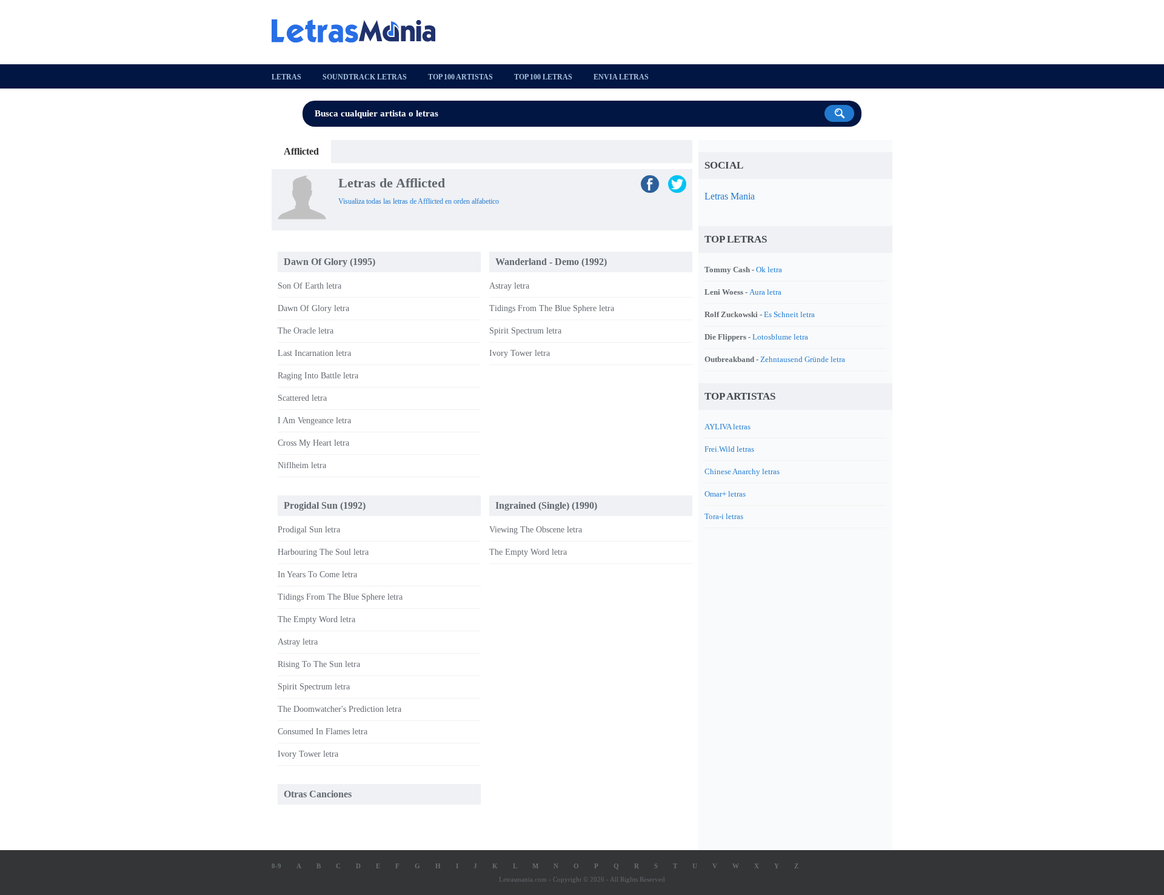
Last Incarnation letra (314, 353)
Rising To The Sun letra (319, 664)
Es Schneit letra (789, 314)
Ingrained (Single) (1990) (546, 505)
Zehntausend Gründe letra (802, 359)
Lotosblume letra (780, 336)
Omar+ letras (725, 493)
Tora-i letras (723, 516)
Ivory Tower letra (519, 353)
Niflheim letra (302, 465)
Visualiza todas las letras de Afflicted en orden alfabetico (418, 201)
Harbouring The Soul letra (323, 552)
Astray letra (509, 285)
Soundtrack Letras (365, 77)
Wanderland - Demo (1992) (551, 261)
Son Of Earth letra (309, 285)
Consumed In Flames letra (322, 731)
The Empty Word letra (316, 619)
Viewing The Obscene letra (535, 529)
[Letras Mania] (359, 31)
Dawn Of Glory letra (313, 308)
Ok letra (769, 269)
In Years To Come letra (317, 574)
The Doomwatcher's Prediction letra (339, 709)
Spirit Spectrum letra (525, 330)
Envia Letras (621, 77)
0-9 (276, 866)
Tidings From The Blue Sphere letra (551, 308)
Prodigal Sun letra (309, 529)
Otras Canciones (318, 794)
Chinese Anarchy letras (742, 471)
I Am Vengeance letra (314, 420)
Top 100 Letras (543, 77)
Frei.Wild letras (729, 449)
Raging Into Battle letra (318, 375)
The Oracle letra (305, 330)
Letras (286, 77)
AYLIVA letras (727, 426)
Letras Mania (729, 196)
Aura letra (765, 292)
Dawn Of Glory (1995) (329, 261)
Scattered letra (302, 398)
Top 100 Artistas (460, 77)
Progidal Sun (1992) (325, 505)
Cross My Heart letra (313, 443)
